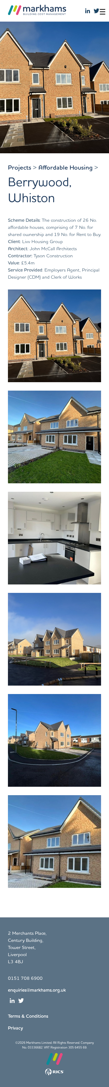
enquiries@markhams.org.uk (37, 990)
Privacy (15, 1028)
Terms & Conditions (28, 1016)
